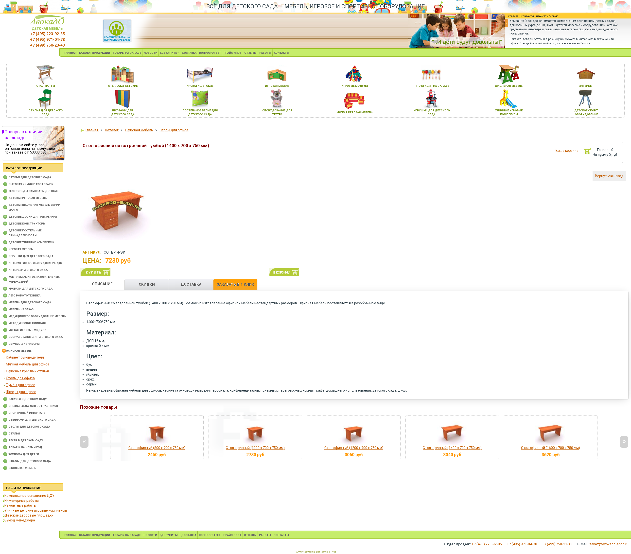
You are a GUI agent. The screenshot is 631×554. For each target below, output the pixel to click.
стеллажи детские (123, 85)
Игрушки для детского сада (30, 256)
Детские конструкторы (27, 223)
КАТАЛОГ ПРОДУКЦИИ (94, 52)
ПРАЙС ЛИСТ (233, 52)
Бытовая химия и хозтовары (30, 184)
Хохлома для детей (23, 454)
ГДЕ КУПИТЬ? (169, 52)
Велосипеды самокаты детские (33, 191)
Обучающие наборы (24, 344)
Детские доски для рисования (32, 216)
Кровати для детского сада (30, 288)
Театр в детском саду (25, 440)
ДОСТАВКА (188, 52)
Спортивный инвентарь (27, 413)
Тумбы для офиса (20, 385)
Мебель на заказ (21, 309)
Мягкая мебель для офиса (27, 364)
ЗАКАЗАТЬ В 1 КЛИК (235, 284)
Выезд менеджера (19, 520)
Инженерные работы (21, 500)
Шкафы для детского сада (29, 461)
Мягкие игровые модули (27, 330)
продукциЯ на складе (432, 85)
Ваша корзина (567, 151)
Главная (92, 130)
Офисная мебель (19, 350)
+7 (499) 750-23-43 (47, 45)
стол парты (45, 85)
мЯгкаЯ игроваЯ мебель (354, 112)
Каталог (112, 130)
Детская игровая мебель (27, 198)
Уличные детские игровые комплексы (35, 510)
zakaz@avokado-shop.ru (609, 544)
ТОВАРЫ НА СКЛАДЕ (127, 52)
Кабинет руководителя (25, 357)
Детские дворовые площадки (28, 515)
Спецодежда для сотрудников (33, 406)
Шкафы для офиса (21, 392)
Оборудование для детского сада (35, 337)
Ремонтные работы (20, 505)
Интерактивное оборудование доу (35, 263)
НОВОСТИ (150, 52)
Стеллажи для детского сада (31, 419)
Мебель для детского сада (29, 302)
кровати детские (200, 85)
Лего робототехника (24, 295)
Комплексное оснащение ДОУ (29, 496)
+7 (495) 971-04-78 (47, 39)
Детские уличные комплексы (31, 242)
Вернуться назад (609, 176)
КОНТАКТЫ (281, 52)
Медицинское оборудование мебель (37, 316)
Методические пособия (27, 323)
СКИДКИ (147, 284)
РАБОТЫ (265, 52)
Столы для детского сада (29, 426)
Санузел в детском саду (27, 399)
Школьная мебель (22, 468)
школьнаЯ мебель (509, 85)
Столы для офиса (20, 378)
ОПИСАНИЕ (102, 284)
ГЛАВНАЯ (70, 52)
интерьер (586, 85)
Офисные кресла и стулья (27, 371)
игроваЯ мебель (277, 85)
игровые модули (354, 85)
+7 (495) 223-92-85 (47, 34)
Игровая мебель (20, 249)
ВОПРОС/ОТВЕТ (210, 52)
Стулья (14, 433)
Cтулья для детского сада (29, 177)
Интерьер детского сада (28, 270)
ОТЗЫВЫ (250, 52)
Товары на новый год (25, 447)
